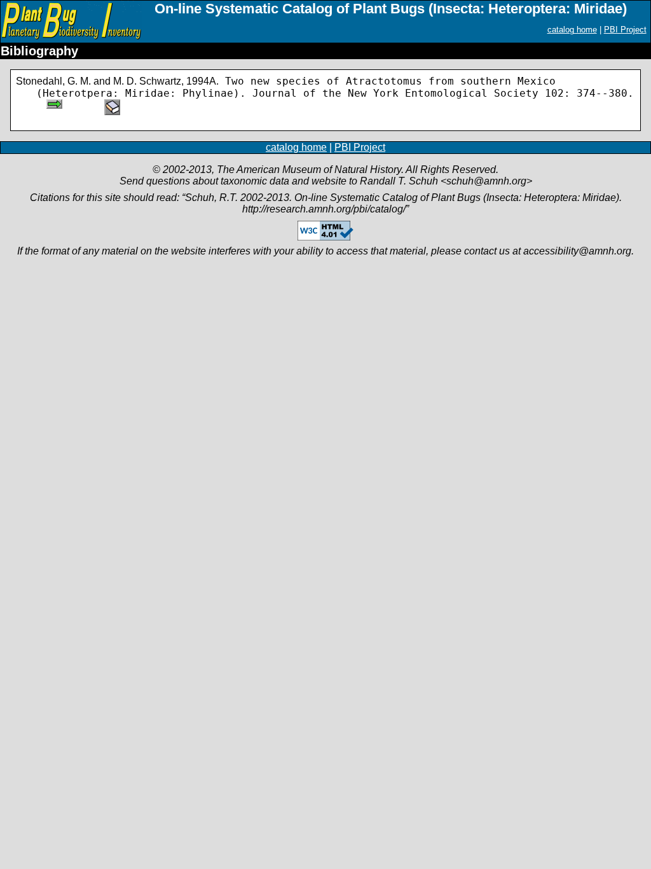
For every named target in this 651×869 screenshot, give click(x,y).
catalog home (572, 29)
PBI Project (625, 29)
